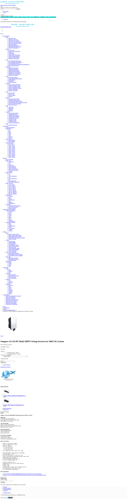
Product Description (7, 408)
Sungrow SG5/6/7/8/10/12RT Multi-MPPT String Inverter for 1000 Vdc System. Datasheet (22, 473)
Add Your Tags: (4, 479)
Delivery (3, 351)
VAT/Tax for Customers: (6, 355)
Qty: (1, 361)
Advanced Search (7, 488)
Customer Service (7, 492)
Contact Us (5, 490)
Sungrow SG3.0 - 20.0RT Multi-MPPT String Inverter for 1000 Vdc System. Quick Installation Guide (24, 475)
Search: (2, 8)
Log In (4, 12)
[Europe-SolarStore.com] (12, 4)
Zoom (2, 335)
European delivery (13, 352)
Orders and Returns (7, 489)
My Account (5, 11)
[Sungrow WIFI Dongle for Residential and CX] (6, 403)
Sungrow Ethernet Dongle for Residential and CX (14, 395)
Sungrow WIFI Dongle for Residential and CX (13, 405)
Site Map (5, 486)
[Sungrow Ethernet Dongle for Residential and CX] (6, 394)
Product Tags (6, 409)
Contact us (5, 19)
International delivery (13, 354)
